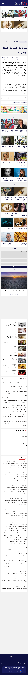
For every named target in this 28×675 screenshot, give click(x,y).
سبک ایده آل (24, 436)
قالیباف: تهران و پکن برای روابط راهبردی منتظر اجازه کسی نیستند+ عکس (13, 470)
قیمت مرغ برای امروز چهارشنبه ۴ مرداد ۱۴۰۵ (18, 515)
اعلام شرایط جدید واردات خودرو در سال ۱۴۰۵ (10, 360)
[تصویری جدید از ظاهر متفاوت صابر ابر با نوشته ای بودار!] (7, 172)
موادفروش (24, 102)
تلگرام (21, 663)
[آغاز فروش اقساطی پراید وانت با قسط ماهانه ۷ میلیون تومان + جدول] (22, 324)
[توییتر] (2, 98)
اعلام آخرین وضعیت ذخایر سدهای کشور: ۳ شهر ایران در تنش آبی (14, 530)
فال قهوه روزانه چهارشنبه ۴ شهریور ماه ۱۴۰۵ (22, 229)
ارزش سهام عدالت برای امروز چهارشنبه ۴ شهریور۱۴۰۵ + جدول (10, 354)
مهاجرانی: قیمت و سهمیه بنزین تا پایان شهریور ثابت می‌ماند (15, 498)
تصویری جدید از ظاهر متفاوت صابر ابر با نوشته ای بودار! (7, 179)
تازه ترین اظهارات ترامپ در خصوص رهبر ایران (10, 342)
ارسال (14, 267)
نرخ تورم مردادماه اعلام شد (21, 476)
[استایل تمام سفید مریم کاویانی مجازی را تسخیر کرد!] (7, 191)
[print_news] (9, 98)
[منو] (3, 3)
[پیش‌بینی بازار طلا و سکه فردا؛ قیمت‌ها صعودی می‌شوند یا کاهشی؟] (22, 336)
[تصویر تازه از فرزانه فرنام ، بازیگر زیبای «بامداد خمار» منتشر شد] (7, 140)
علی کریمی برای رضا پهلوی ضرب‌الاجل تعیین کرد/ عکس (15, 389)
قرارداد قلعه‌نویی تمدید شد (21, 576)
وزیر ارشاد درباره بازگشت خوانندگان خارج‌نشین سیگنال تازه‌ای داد (15, 491)
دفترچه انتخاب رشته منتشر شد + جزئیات (10, 330)
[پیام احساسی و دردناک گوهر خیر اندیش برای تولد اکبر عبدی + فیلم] (20, 124)
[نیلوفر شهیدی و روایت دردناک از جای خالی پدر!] (20, 207)
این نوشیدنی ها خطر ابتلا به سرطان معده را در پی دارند (16, 520)
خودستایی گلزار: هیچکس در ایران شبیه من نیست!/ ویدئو (14, 421)
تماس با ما (16, 657)
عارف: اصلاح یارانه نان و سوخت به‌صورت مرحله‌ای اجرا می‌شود (15, 494)
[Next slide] (26, 280)
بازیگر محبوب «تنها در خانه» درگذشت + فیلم (18, 480)
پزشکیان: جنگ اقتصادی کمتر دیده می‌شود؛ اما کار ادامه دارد (15, 500)
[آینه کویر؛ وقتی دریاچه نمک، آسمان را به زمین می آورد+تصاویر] (14, 280)
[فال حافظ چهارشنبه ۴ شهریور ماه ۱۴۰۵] (7, 24)
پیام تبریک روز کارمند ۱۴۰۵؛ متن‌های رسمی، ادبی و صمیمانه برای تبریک (7, 18)
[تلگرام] (4, 98)
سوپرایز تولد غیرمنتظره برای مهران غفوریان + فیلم (8, 243)
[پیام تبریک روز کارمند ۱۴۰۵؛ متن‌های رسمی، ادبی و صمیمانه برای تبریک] (7, 13)
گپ (25, 663)
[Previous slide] (2, 280)
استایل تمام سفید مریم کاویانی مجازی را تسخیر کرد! (7, 198)
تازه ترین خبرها (24, 443)
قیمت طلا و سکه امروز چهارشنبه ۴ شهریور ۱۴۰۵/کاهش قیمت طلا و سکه (20, 30)
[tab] (17, 294)
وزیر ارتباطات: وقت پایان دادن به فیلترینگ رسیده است (16, 502)
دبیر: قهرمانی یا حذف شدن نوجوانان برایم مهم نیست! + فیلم (15, 555)
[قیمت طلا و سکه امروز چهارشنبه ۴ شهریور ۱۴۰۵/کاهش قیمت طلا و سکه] (20, 24)
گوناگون (25, 7)
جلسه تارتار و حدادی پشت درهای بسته (19, 517)
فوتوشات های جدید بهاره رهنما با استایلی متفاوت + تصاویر (16, 526)
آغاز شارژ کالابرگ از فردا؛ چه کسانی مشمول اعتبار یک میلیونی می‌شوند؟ (14, 467)
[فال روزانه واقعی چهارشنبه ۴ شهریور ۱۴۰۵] (7, 222)
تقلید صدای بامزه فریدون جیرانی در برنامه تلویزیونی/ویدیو (14, 416)
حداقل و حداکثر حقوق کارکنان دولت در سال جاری (17, 543)
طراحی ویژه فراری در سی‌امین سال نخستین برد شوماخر (11, 372)
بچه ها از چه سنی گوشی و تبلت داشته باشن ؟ (18, 465)
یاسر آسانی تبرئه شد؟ (22, 584)
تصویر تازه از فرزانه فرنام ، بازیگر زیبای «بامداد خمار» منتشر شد (7, 147)
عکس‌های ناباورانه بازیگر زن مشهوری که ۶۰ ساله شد (22, 179)
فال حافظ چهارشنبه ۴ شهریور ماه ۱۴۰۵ (7, 29)
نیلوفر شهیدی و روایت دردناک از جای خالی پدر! (21, 214)
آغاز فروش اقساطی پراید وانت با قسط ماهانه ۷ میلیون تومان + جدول (10, 325)
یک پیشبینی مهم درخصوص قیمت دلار (10, 348)
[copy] (25, 98)
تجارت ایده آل (24, 441)
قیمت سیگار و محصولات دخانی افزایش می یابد (18, 539)
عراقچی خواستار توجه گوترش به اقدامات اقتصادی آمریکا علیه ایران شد (14, 474)
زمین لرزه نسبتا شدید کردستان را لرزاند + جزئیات (18, 578)
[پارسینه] (20, 3)
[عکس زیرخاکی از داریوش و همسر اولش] (7, 156)
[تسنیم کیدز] (14, 110)
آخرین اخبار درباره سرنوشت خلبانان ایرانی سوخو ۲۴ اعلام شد (15, 511)
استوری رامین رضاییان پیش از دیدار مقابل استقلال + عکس (16, 513)
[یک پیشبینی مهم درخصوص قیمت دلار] (22, 348)
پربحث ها (4, 378)
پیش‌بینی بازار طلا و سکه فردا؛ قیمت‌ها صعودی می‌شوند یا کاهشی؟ (10, 336)
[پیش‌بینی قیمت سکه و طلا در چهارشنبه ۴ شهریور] (20, 237)
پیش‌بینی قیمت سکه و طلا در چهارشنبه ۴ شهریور (21, 243)
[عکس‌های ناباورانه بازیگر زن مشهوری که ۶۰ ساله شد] (20, 172)
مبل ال (25, 445)
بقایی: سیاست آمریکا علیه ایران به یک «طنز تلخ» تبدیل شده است (14, 461)
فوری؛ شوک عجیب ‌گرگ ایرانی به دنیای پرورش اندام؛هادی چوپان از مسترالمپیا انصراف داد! (20, 19)
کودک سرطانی (16, 102)
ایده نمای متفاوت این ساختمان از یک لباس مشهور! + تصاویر (15, 573)
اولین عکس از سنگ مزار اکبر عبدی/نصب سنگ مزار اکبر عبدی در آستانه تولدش (21, 164)
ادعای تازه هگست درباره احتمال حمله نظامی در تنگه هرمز (16, 487)
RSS (11, 657)
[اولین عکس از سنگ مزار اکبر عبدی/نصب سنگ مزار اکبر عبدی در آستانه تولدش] (20, 156)
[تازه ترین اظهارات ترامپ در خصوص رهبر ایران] (22, 342)
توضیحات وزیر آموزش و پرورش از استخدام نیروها (17, 528)
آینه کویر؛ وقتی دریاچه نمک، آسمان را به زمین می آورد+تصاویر (14, 290)
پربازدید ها (22, 378)
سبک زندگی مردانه (23, 438)
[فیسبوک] (7, 98)
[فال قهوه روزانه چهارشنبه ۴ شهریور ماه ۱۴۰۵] (20, 222)
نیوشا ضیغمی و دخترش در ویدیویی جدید (17, 419)
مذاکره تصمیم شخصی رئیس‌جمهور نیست (19, 478)
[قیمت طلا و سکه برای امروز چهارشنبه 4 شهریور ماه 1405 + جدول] (22, 366)
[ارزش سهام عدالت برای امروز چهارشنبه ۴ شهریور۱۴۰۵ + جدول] (22, 354)
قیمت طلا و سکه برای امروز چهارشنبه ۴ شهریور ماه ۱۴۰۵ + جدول (10, 366)
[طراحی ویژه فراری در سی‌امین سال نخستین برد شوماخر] (22, 372)
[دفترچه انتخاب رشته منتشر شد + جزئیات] (22, 330)
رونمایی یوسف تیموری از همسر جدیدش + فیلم (16, 414)
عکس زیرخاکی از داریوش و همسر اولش (8, 163)
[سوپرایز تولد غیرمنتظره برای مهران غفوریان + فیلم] (7, 237)
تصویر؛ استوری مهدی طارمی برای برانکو (19, 586)
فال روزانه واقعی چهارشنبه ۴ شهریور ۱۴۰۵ (8, 229)
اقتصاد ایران (24, 434)
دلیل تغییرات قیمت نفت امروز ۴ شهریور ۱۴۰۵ (18, 541)
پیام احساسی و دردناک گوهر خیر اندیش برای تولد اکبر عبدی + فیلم (21, 131)
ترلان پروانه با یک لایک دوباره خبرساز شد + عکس (17, 472)
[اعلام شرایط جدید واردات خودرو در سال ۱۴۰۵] (22, 360)
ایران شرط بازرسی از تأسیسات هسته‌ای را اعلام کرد (17, 489)
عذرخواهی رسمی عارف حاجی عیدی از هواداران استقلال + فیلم (15, 537)
